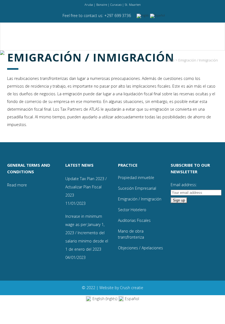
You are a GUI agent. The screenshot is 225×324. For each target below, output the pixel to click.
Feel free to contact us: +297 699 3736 (97, 15)
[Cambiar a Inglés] (143, 16)
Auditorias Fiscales (134, 220)
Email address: (184, 184)
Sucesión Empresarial (137, 188)
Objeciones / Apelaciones (140, 247)
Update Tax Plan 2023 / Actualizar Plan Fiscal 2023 (86, 187)
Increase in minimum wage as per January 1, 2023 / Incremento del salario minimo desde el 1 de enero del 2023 (86, 233)
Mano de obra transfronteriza (131, 234)
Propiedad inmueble (136, 177)
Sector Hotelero (132, 209)
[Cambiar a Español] (158, 16)
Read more (17, 185)
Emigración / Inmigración (139, 199)
